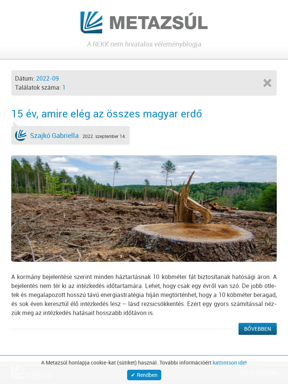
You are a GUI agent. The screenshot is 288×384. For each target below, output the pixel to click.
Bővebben (257, 328)
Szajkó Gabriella (54, 135)
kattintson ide (229, 362)
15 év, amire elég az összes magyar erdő (106, 113)
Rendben (147, 374)
